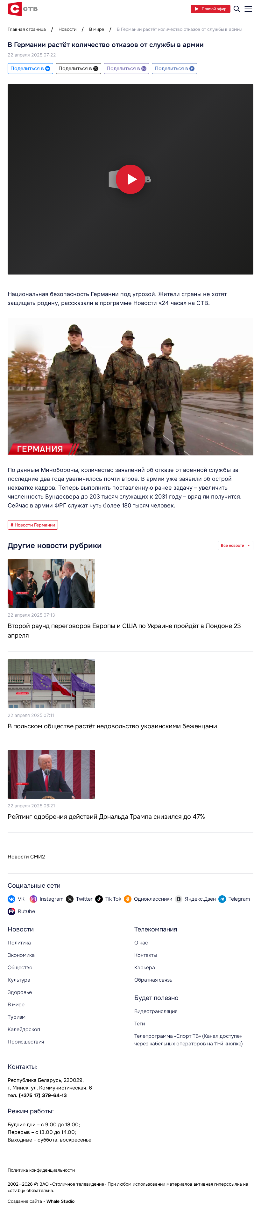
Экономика (21, 955)
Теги (139, 1023)
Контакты (145, 955)
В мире (96, 29)
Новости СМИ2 (26, 856)
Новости (67, 29)
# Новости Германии (33, 525)
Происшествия (26, 1041)
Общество (20, 967)
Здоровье (20, 992)
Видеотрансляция (155, 1011)
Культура (19, 980)
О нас (141, 942)
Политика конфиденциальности (41, 1170)
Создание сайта (25, 1201)
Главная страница (27, 29)
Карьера (144, 967)
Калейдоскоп (24, 1029)
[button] (130, 179)
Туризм (16, 1017)
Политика (19, 942)
